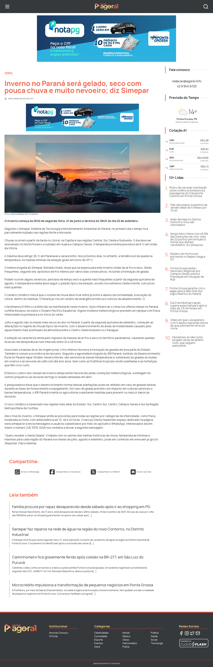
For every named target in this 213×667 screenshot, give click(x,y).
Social (154, 639)
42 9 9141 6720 (187, 86)
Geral (8, 73)
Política (155, 632)
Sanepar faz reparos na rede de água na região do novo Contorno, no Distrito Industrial (78, 531)
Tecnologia (157, 643)
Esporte (98, 639)
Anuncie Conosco (58, 632)
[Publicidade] (106, 38)
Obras (126, 639)
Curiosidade (100, 636)
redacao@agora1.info (186, 81)
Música (126, 636)
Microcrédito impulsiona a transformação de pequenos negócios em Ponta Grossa (83, 584)
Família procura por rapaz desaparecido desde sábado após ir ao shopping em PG (81, 506)
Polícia (126, 646)
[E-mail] (198, 633)
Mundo (126, 632)
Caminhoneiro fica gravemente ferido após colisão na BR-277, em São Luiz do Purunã (77, 560)
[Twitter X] (192, 633)
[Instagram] (187, 633)
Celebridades (101, 632)
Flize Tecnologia (113, 664)
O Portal (53, 636)
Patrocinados (130, 643)
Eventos (98, 643)
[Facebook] (181, 633)
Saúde (154, 636)
